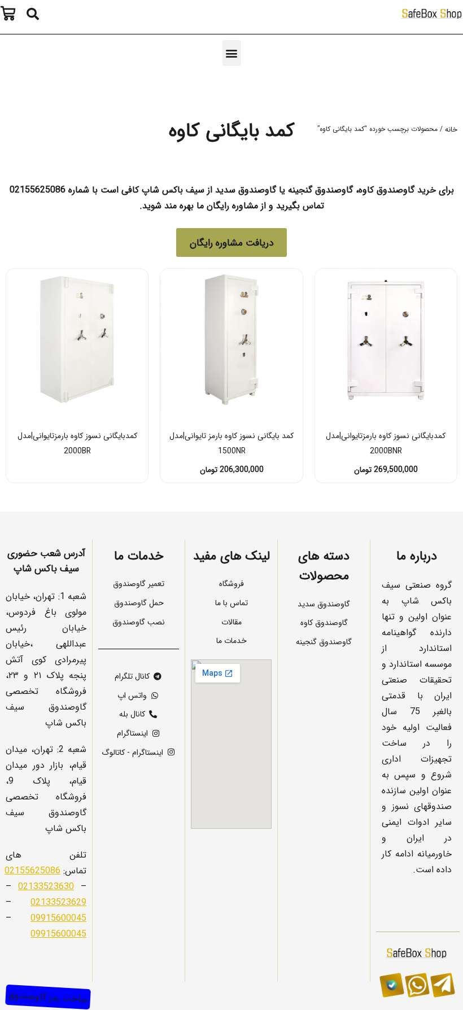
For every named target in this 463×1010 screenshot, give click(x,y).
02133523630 (46, 885)
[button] (32, 14)
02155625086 (32, 870)
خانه (451, 129)
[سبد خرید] (10, 13)
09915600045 (58, 917)
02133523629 (58, 901)
